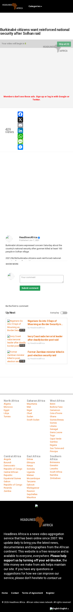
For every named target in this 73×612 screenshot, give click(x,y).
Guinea (53, 423)
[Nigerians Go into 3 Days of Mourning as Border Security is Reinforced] (16, 325)
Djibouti (30, 484)
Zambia (7, 491)
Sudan (30, 416)
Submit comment (30, 288)
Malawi (30, 475)
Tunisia (7, 416)
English (64, 608)
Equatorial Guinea (12, 478)
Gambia (54, 441)
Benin (52, 404)
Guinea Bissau (57, 419)
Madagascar (33, 487)
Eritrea (30, 459)
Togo (52, 435)
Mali (29, 407)
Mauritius (31, 497)
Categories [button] (34, 6)
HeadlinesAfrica (28, 237)
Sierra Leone (56, 432)
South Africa (56, 472)
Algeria (7, 404)
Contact (15, 593)
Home (5, 593)
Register (50, 593)
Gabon (7, 481)
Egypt (6, 410)
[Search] (68, 6)
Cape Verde (55, 438)
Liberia (53, 426)
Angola (7, 459)
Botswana (55, 462)
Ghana (53, 416)
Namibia (54, 475)
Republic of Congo (13, 484)
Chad (29, 413)
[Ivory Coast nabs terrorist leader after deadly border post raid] (16, 341)
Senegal (54, 429)
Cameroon (55, 410)
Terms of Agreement (32, 593)
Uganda (31, 472)
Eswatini (54, 465)
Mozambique (33, 478)
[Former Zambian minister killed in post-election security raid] (16, 356)
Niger (29, 410)
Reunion (31, 491)
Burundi (7, 462)
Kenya (30, 465)
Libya (6, 413)
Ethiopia (31, 462)
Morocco (8, 407)
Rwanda (8, 487)
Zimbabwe (55, 478)
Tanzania (31, 481)
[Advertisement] (36, 72)
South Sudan (33, 419)
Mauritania (32, 404)
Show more (12, 264)
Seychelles (32, 494)
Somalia (31, 469)
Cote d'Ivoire (56, 413)
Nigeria (53, 445)
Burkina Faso (56, 407)
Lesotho (54, 468)
